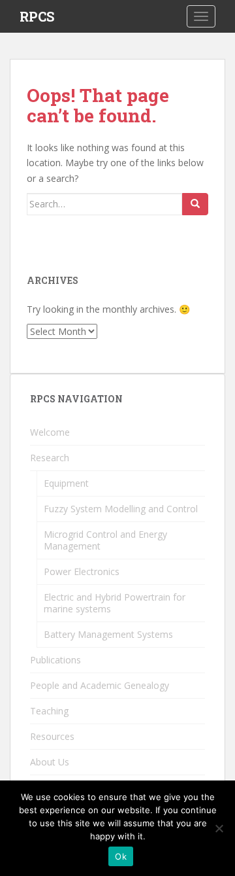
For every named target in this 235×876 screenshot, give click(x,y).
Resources (52, 736)
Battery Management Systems (108, 634)
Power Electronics (81, 571)
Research (49, 457)
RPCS (37, 16)
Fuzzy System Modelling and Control (121, 508)
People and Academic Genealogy (99, 685)
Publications (55, 660)
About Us (49, 762)
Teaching (49, 711)
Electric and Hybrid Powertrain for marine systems (114, 603)
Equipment (66, 483)
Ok (121, 856)
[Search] (195, 204)
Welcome (50, 432)
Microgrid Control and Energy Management (105, 540)
